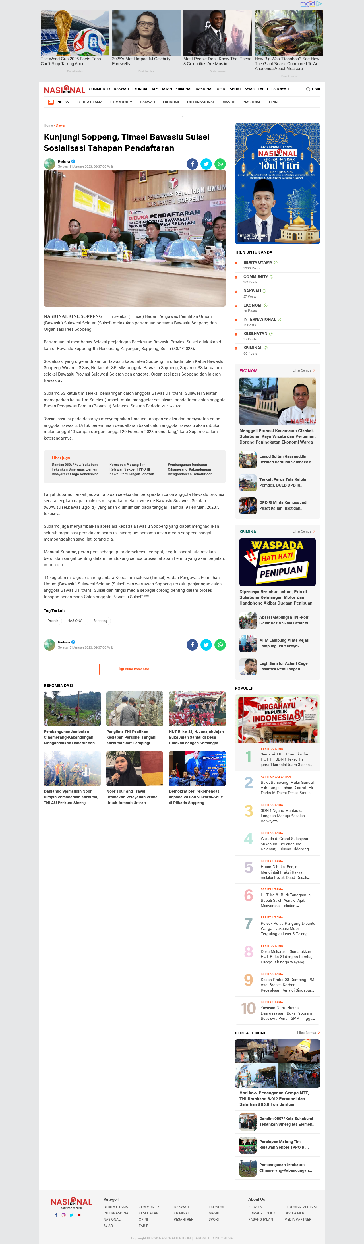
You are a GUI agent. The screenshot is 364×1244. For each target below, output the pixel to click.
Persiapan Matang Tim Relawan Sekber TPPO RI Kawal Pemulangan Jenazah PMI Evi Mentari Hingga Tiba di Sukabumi (133, 470)
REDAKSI (255, 1207)
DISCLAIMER (294, 1213)
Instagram (64, 1222)
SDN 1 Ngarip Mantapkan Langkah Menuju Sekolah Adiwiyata (283, 816)
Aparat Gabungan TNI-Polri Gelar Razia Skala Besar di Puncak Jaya (284, 621)
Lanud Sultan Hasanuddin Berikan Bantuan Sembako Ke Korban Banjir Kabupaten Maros (286, 460)
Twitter (71, 1222)
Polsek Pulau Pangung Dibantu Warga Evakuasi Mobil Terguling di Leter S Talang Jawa (288, 929)
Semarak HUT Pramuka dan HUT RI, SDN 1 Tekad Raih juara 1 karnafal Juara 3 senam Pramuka (287, 760)
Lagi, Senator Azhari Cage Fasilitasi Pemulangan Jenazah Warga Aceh (283, 667)
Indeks (62, 102)
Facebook (56, 1222)
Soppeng (100, 621)
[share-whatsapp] (220, 164)
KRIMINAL (183, 89)
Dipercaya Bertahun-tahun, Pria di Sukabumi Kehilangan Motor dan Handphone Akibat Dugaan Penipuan (276, 598)
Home (48, 125)
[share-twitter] (206, 164)
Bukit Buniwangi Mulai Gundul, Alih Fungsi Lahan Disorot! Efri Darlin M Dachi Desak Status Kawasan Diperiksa (288, 788)
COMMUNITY (99, 89)
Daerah (52, 621)
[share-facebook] (192, 164)
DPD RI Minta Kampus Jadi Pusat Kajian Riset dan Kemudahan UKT (283, 506)
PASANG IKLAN (260, 1220)
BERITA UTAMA (89, 102)
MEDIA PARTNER (297, 1220)
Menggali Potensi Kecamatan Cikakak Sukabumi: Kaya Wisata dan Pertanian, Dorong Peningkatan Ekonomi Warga (277, 437)
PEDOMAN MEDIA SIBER (302, 1207)
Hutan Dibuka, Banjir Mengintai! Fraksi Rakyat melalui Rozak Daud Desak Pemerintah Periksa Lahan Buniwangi (284, 873)
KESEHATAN (162, 89)
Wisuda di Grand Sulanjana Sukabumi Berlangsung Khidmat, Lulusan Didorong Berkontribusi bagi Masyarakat (287, 844)
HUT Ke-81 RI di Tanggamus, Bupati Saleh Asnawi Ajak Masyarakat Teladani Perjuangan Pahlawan (286, 901)
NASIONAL (204, 89)
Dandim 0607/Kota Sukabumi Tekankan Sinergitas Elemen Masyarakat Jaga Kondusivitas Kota (76, 470)
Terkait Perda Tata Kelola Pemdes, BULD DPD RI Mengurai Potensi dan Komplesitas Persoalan (282, 483)
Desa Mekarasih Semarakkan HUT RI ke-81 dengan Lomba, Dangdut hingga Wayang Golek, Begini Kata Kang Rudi (286, 957)
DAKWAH (121, 89)
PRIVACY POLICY (261, 1213)
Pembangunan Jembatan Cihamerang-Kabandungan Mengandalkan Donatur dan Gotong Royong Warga (190, 470)
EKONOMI (140, 89)
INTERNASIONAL (201, 102)
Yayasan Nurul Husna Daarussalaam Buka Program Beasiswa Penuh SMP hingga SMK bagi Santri (286, 1014)
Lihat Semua (302, 370)
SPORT (235, 89)
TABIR (263, 89)
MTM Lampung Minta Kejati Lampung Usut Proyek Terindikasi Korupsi (284, 644)
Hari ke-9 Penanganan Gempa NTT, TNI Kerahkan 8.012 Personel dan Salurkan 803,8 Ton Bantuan (274, 1099)
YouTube (79, 1222)
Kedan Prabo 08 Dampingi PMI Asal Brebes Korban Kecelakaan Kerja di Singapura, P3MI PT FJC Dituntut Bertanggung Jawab (288, 985)
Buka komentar (137, 669)
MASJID (229, 102)
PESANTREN (184, 1220)
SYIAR (250, 89)
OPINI (221, 89)
